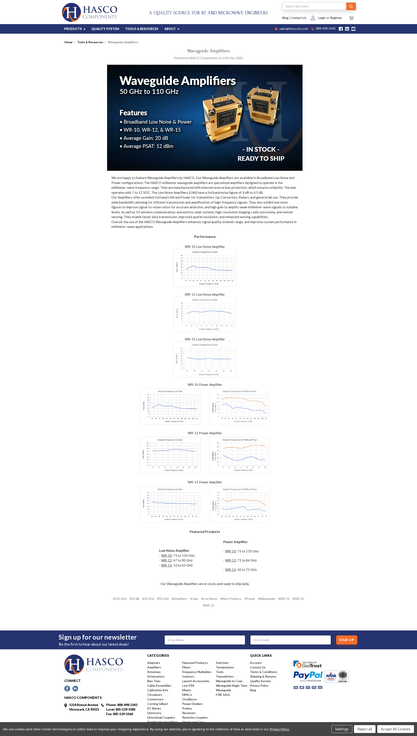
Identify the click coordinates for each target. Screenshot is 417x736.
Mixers (186, 690)
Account (256, 663)
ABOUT (170, 29)
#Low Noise (209, 598)
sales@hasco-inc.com (293, 29)
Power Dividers (192, 704)
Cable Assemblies (159, 685)
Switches (222, 663)
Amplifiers (154, 667)
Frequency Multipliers (197, 672)
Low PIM (188, 685)
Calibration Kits (157, 690)
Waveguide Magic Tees (231, 685)
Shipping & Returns (263, 676)
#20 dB (134, 598)
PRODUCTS (73, 29)
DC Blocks (154, 708)
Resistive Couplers (195, 717)
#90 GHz (163, 598)
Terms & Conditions (263, 672)
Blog (285, 18)
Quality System (260, 681)
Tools (219, 672)
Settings (342, 729)
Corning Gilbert (157, 704)
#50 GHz (148, 598)
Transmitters (225, 676)
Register (336, 18)
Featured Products (195, 663)
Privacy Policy (259, 685)
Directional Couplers (161, 717)
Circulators (154, 694)
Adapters (153, 663)
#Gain (194, 598)
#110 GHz (120, 598)
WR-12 (166, 560)
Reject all (364, 729)
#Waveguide (266, 598)
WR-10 (166, 555)
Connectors (155, 699)
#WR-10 (284, 598)
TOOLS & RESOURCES (141, 29)
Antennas (154, 672)
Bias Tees (154, 681)
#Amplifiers (179, 598)
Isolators (188, 676)
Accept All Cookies (395, 729)
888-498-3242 (325, 28)
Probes (187, 708)
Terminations (225, 667)
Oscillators (189, 699)
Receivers (189, 713)
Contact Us (298, 18)
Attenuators (155, 676)
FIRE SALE (223, 694)
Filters (186, 667)
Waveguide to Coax (229, 681)
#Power (250, 598)
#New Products (231, 598)
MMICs (187, 694)
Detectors (154, 713)
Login (322, 18)
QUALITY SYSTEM (105, 29)
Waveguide (223, 690)
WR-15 (166, 565)
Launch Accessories (195, 681)
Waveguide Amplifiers (208, 50)
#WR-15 (208, 605)
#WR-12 (298, 598)
